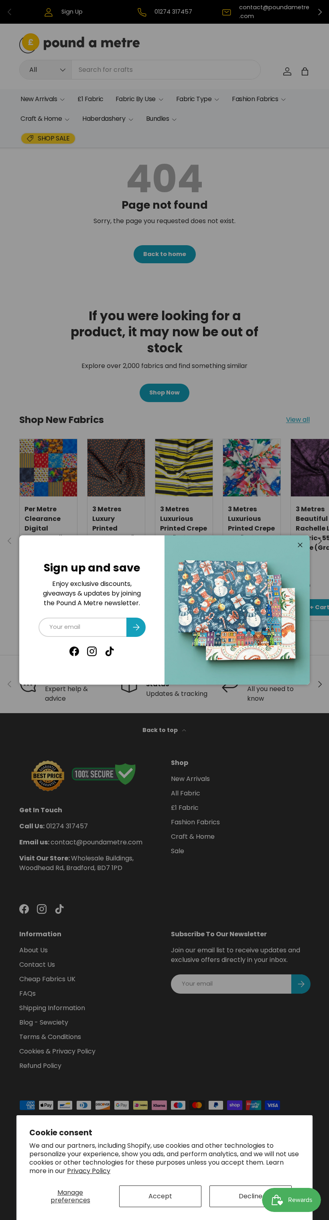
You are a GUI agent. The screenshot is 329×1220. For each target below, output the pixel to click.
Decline (250, 1196)
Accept (160, 1196)
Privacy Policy (88, 1170)
